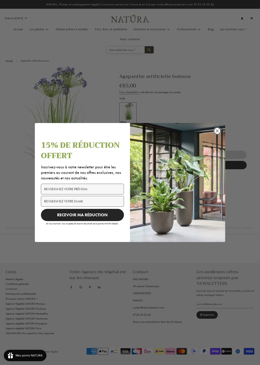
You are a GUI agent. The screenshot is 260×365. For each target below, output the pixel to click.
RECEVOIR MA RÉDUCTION (82, 215)
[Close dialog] (217, 131)
